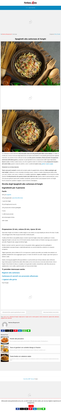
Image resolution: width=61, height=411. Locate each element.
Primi (55, 34)
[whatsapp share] (24, 331)
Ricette (58, 34)
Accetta (31, 406)
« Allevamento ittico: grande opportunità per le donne (13, 312)
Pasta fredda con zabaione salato (20, 356)
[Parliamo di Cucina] (30, 3)
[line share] (28, 331)
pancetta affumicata (18, 198)
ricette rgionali (35, 316)
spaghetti (8, 194)
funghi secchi (28, 316)
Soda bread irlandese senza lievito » (51, 312)
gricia (43, 163)
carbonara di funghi (13, 316)
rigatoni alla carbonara (54, 316)
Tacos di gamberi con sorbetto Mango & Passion (25, 347)
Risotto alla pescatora (17, 338)
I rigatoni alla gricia (9, 279)
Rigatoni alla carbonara (11, 273)
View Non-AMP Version (28, 379)
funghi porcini (22, 316)
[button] (30, 8)
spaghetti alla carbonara (6, 318)
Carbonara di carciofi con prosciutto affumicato (20, 276)
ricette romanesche (43, 316)
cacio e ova (6, 316)
